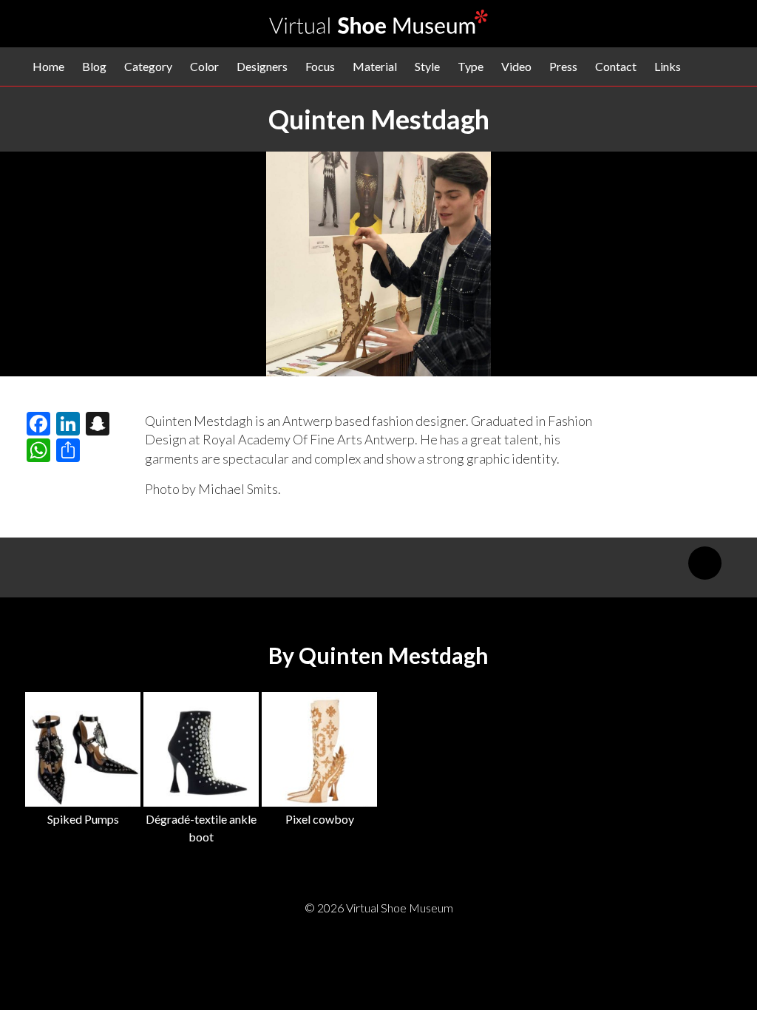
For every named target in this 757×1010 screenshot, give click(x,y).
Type (470, 66)
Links (667, 66)
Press (563, 66)
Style (427, 66)
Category (148, 66)
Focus (320, 66)
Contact (616, 66)
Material (375, 66)
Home (48, 66)
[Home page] (378, 29)
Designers (262, 66)
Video (516, 66)
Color (204, 66)
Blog (94, 66)
